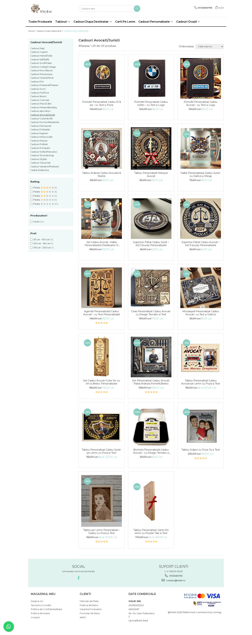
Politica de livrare (40, 613)
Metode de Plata (89, 601)
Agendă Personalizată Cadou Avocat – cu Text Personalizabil (101, 313)
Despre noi (37, 601)
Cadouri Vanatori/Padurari (44, 166)
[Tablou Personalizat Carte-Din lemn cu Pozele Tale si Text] (151, 501)
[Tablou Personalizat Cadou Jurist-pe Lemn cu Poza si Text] (101, 426)
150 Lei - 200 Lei (42, 247)
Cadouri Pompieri (40, 148)
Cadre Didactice (39, 170)
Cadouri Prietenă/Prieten (44, 85)
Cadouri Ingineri (39, 133)
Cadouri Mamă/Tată (41, 55)
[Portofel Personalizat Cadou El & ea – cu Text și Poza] (101, 78)
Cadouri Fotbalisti (40, 129)
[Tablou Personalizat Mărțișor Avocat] (151, 148)
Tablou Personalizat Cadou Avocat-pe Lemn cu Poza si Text (200, 382)
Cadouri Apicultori (40, 111)
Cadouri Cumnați (39, 100)
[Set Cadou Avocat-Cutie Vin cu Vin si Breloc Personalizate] (101, 357)
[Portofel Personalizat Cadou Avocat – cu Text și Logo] (200, 78)
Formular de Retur (90, 613)
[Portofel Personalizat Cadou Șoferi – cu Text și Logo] (151, 78)
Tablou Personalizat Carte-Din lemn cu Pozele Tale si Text (151, 531)
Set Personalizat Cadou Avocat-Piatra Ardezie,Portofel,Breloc (151, 382)
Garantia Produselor (91, 609)
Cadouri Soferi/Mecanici (43, 151)
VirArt (36, 221)
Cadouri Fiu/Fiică (39, 92)
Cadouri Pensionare (41, 74)
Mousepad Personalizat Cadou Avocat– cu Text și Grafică (200, 313)
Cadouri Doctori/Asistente (44, 122)
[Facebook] (78, 578)
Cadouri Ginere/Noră (41, 77)
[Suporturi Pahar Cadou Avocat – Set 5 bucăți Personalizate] (200, 218)
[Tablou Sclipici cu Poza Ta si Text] (200, 426)
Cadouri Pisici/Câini (40, 103)
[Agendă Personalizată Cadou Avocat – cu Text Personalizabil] (101, 287)
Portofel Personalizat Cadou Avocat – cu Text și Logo (200, 103)
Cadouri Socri (38, 89)
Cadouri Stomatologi (42, 155)
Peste (36, 187)
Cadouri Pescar (38, 140)
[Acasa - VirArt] (45, 9)
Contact (35, 617)
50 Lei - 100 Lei (41, 239)
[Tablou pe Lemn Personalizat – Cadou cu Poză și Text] (101, 501)
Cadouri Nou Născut (41, 70)
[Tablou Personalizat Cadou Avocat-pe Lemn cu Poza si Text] (200, 357)
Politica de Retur (89, 605)
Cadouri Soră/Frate (41, 63)
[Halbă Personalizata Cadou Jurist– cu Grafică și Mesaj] (200, 148)
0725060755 (175, 575)
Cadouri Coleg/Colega (43, 66)
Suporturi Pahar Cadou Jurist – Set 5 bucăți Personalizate (151, 244)
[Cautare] (137, 8)
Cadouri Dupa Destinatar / (50, 31)
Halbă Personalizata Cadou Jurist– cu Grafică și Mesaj (201, 174)
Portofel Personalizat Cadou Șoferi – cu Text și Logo (151, 103)
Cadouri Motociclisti (41, 136)
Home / (32, 31)
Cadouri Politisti (39, 144)
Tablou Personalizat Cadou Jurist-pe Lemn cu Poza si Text (101, 451)
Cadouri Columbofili (41, 118)
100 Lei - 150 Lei (41, 243)
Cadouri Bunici (38, 96)
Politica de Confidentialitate (46, 609)
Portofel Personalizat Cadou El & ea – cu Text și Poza (101, 103)
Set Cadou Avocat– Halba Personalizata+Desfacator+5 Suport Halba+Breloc (101, 244)
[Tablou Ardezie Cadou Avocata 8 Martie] (101, 148)
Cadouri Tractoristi (40, 162)
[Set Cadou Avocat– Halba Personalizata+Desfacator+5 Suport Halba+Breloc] (101, 218)
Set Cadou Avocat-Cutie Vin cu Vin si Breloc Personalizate (101, 382)
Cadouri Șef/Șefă (39, 59)
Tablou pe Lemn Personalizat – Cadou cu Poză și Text (101, 531)
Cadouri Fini (37, 81)
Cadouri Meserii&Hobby (43, 107)
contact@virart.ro (175, 580)
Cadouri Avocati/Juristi (42, 114)
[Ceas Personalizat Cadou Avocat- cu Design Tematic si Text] (151, 287)
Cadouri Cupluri (39, 52)
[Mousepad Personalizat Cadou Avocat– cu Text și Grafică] (200, 287)
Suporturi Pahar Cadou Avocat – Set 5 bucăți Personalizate (201, 244)
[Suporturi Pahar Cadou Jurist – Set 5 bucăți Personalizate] (151, 218)
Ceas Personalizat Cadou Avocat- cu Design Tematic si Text (151, 313)
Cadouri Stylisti (38, 159)
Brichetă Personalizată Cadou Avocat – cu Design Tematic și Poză (151, 451)
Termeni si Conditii (41, 605)
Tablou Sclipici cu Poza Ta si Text (200, 449)
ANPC (83, 617)
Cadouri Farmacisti (40, 125)
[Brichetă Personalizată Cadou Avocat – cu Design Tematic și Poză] (151, 426)
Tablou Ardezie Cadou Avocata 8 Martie (101, 174)
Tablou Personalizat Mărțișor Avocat (151, 174)
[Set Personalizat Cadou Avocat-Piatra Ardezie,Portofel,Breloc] (151, 357)
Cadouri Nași (37, 48)
